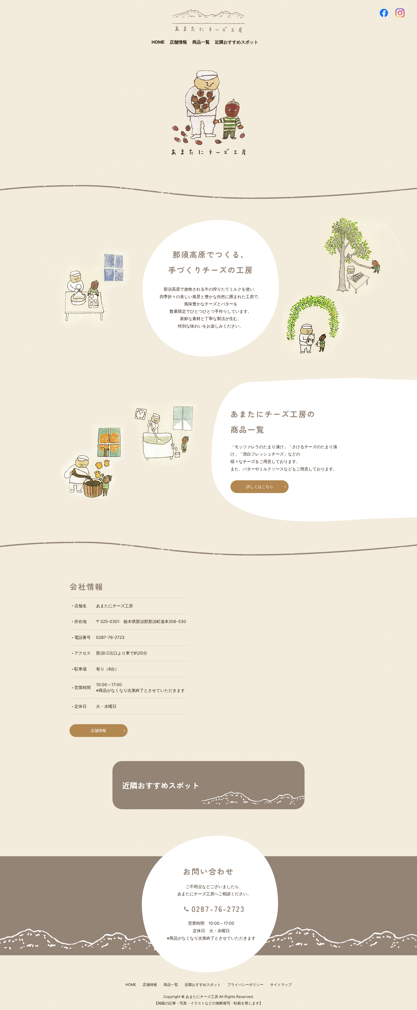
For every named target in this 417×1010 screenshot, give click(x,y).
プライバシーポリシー (245, 984)
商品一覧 (201, 42)
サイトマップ (281, 984)
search (264, 42)
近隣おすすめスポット (236, 42)
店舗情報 (178, 42)
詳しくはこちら (259, 486)
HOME (158, 42)
